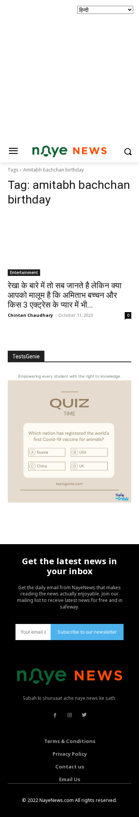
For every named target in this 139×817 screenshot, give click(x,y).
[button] (127, 151)
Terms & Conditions (69, 741)
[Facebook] (55, 715)
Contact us (69, 766)
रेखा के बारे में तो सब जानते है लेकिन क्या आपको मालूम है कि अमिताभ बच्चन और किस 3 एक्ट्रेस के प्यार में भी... (65, 295)
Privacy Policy (70, 753)
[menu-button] (13, 151)
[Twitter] (84, 715)
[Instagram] (69, 715)
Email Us (69, 779)
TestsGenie (26, 356)
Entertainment (24, 272)
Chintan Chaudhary (30, 315)
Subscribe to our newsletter (87, 632)
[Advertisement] (69, 69)
